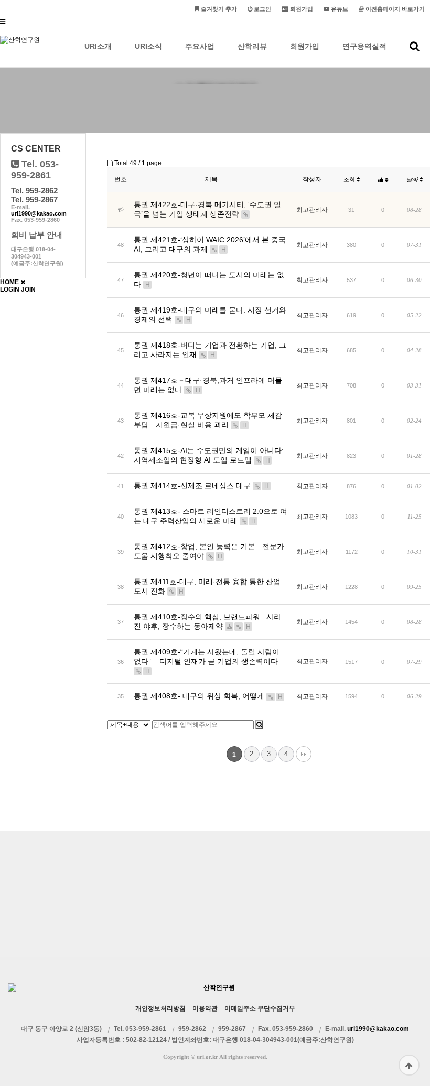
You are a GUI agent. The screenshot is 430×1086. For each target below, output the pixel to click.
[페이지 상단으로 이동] (409, 1065)
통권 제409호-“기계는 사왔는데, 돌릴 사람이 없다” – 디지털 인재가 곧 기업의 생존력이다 (207, 661)
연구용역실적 (364, 46)
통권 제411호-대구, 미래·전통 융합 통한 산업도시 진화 (207, 586)
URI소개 (98, 46)
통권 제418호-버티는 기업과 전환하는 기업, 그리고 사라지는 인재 (210, 350)
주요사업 (199, 46)
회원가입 (304, 46)
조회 (350, 179)
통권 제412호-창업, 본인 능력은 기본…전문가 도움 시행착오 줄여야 (209, 551)
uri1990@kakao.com (39, 213)
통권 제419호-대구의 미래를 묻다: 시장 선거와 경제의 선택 (210, 315)
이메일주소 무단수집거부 (259, 1008)
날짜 (413, 179)
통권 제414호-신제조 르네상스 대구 (201, 485)
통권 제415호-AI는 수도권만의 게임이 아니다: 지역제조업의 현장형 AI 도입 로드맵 (209, 455)
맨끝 (303, 754)
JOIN (28, 289)
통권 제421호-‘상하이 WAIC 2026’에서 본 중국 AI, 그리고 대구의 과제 (210, 244)
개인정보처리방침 (160, 1008)
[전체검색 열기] (414, 46)
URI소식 (148, 46)
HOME (9, 282)
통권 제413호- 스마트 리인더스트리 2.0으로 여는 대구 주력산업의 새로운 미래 (210, 516)
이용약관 (205, 1008)
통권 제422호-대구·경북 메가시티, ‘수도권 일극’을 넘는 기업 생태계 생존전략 (207, 209)
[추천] (383, 180)
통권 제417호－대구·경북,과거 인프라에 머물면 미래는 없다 (208, 385)
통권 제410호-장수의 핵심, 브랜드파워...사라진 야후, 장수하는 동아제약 (207, 621)
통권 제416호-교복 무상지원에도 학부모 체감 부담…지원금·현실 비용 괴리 (208, 420)
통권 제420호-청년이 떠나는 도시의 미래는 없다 (209, 279)
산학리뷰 (252, 46)
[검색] (259, 724)
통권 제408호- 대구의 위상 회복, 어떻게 (208, 696)
